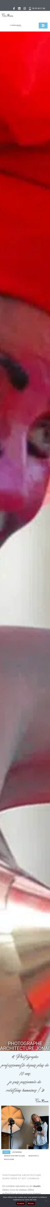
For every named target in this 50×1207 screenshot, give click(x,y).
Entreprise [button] (17, 1152)
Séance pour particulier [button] (14, 1156)
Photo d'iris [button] (9, 1159)
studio (36, 1186)
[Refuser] (46, 1200)
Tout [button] (6, 1152)
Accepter (20, 1203)
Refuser (31, 1203)
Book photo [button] (34, 1156)
